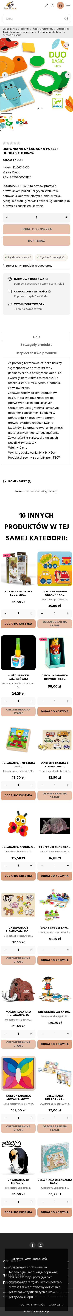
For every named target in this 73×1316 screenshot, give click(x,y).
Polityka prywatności (32, 1305)
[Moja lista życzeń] (52, 5)
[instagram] (40, 1245)
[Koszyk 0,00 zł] (60, 5)
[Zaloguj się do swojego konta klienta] (46, 5)
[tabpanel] (36, 75)
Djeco (16, 172)
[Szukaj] (66, 18)
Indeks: (7, 167)
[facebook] (32, 1245)
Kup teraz (36, 241)
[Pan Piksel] (15, 5)
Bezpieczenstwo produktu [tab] (36, 353)
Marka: (7, 172)
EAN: (6, 177)
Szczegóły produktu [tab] (36, 345)
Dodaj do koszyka (36, 229)
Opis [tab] (36, 337)
